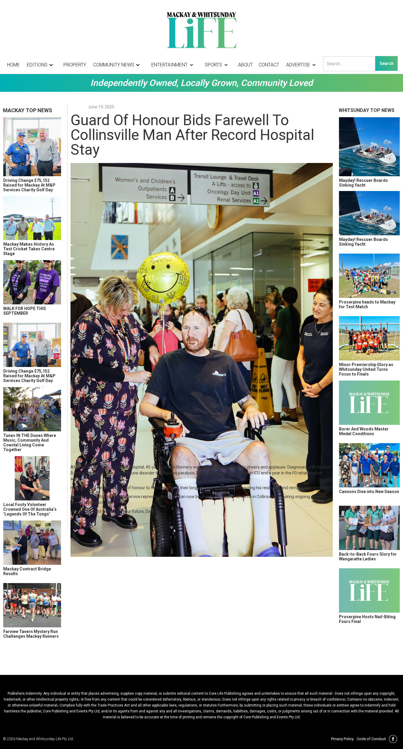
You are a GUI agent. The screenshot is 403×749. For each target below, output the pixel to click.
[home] (201, 29)
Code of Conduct (371, 739)
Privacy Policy (342, 739)
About (245, 65)
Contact (269, 65)
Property (74, 65)
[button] (41, 65)
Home (13, 65)
